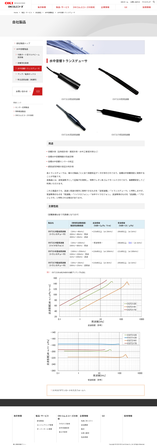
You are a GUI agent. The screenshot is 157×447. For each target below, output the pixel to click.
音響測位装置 (23, 63)
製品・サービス (62, 7)
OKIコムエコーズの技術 (84, 7)
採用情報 (147, 7)
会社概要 (84, 425)
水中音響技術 (64, 428)
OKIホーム (124, 2)
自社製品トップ (23, 43)
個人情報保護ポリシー (19, 444)
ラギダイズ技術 (64, 424)
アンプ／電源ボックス (27, 74)
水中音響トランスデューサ (29, 68)
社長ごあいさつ (86, 421)
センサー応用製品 (22, 107)
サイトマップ (146, 2)
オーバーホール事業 (44, 429)
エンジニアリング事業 (45, 425)
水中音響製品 (49, 12)
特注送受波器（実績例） (28, 79)
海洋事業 (42, 7)
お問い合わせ (135, 2)
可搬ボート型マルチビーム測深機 (29, 56)
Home (16, 12)
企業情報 (105, 7)
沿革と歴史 (85, 433)
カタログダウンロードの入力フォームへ (68, 390)
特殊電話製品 (20, 111)
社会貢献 (84, 437)
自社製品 (38, 12)
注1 (130, 242)
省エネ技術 (63, 432)
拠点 (83, 429)
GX (125, 7)
